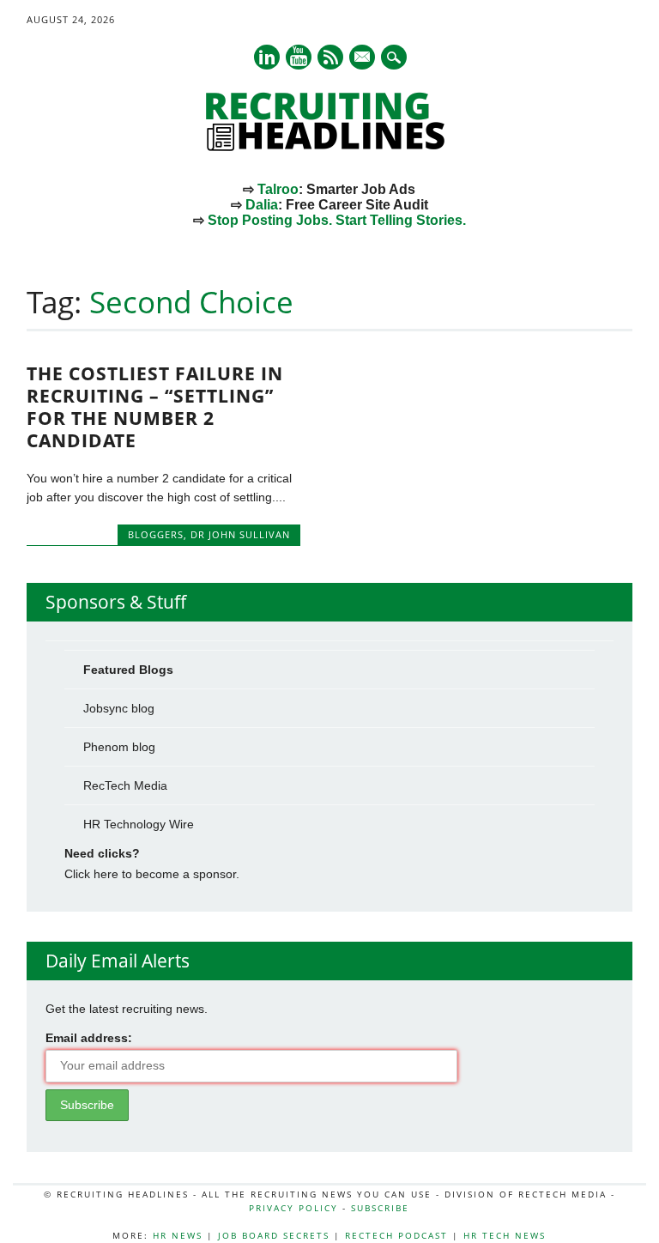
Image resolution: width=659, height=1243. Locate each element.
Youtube (298, 57)
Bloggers (156, 534)
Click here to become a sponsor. (151, 874)
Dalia (261, 204)
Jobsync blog (118, 708)
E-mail (363, 58)
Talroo (278, 189)
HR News (178, 1235)
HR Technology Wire (138, 824)
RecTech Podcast (396, 1235)
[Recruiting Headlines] (329, 147)
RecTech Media (125, 785)
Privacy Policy (293, 1208)
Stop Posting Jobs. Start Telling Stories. (337, 220)
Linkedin (267, 57)
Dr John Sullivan (240, 534)
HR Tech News (504, 1235)
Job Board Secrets (274, 1235)
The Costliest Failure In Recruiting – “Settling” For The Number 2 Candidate (155, 406)
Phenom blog (119, 747)
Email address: (88, 1038)
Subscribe (380, 1208)
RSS (330, 57)
